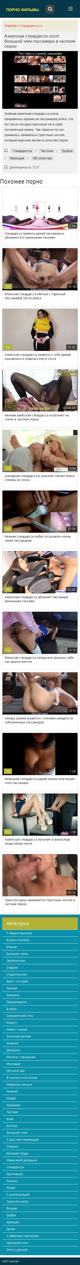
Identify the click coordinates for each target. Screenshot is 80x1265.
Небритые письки (19, 1085)
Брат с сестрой (17, 981)
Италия (11, 947)
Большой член (17, 1133)
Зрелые (12, 988)
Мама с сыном (16, 1029)
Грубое (67, 151)
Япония (11, 1208)
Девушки (13, 1050)
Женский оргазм (18, 1036)
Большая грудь (17, 1153)
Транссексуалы (17, 1202)
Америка (12, 995)
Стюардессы (22, 151)
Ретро (10, 1188)
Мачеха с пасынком (20, 1057)
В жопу (11, 1009)
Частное (47, 151)
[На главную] (23, 9)
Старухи (12, 968)
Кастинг (12, 1126)
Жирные (12, 1043)
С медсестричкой (19, 933)
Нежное (12, 1091)
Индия (11, 1098)
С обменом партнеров (22, 1236)
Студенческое (16, 974)
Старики (12, 1146)
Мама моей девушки (21, 1160)
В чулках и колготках (21, 1078)
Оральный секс (17, 1243)
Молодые (13, 1064)
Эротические (15, 961)
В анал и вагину (17, 940)
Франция (17, 158)
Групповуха (14, 1174)
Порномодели (16, 1002)
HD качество (42, 158)
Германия (13, 1105)
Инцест (11, 1023)
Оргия (10, 1229)
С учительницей (18, 1195)
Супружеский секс (20, 1016)
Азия (9, 1119)
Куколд (11, 1181)
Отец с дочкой (16, 1250)
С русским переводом (22, 1140)
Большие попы (17, 954)
